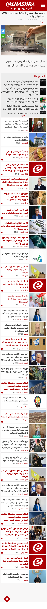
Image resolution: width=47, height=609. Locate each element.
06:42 (20, 188)
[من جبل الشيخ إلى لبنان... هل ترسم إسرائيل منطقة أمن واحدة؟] (37, 416)
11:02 (16, 552)
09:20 (19, 538)
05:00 (16, 232)
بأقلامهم (25, 142)
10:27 (17, 290)
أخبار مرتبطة (39, 76)
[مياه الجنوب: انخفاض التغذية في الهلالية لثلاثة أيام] (37, 256)
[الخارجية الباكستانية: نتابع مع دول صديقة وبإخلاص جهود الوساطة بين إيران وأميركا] (37, 241)
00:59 (15, 463)
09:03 (15, 157)
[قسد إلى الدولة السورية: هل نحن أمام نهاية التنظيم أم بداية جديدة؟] (37, 271)
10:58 (20, 259)
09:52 (17, 406)
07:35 (15, 319)
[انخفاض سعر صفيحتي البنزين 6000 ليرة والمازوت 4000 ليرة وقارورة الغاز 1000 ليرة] (43, 107)
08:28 (15, 348)
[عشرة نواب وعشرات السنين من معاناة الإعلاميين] (37, 140)
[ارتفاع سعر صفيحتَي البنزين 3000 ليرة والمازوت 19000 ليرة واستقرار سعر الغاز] (43, 100)
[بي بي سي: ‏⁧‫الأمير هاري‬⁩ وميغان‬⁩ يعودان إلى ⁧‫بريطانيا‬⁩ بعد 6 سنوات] (37, 460)
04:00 (16, 419)
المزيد (23, 115)
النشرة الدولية (23, 157)
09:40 (15, 246)
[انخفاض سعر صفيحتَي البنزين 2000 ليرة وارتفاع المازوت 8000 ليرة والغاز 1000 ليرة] (43, 82)
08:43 (20, 377)
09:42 (17, 174)
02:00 (16, 275)
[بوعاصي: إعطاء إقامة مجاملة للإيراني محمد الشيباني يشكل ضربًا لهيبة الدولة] (37, 329)
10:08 (17, 450)
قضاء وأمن (24, 173)
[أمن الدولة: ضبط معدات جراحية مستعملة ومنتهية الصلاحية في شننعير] (37, 402)
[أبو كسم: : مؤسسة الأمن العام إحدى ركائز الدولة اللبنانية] (37, 576)
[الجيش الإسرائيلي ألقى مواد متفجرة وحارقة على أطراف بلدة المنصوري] (37, 285)
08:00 (18, 143)
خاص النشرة (24, 231)
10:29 (20, 435)
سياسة (26, 130)
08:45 (20, 333)
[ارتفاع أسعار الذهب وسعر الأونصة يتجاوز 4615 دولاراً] (37, 154)
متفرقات (42, 21)
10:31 (17, 203)
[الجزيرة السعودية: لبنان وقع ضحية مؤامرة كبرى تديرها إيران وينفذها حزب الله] (37, 373)
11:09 (19, 579)
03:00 (16, 304)
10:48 (15, 215)
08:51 (15, 392)
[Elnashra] (20, 4)
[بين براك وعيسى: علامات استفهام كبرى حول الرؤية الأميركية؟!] (37, 300)
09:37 (20, 130)
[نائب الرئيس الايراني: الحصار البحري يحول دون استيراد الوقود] (37, 212)
